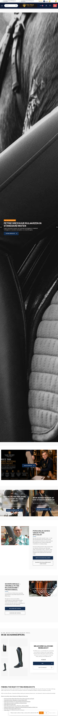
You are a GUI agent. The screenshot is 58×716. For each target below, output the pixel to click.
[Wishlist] (50, 5)
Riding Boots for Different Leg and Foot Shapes (14, 710)
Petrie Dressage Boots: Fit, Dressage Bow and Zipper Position (17, 701)
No (46, 712)
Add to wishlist (42, 667)
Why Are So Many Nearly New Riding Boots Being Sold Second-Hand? (19, 698)
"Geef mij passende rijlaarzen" (43, 557)
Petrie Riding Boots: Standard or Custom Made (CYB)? (15, 700)
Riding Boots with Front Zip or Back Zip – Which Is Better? (16, 705)
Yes (41, 712)
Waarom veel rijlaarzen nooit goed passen (43, 563)
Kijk (42, 663)
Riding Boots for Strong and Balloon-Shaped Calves (15, 703)
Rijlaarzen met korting (15, 608)
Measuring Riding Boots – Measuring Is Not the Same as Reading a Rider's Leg (20, 707)
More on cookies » (52, 712)
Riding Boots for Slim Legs (10, 704)
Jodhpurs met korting (15, 613)
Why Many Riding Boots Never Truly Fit (12, 708)
